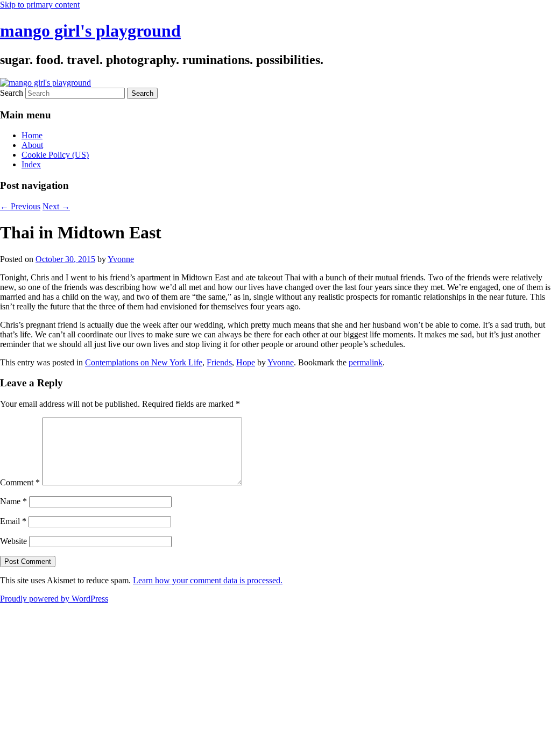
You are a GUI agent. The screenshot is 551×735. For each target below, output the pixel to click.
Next (56, 206)
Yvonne (121, 259)
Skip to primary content (40, 4)
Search (11, 92)
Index (31, 164)
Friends (219, 362)
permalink (366, 362)
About (32, 145)
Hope (245, 362)
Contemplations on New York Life (143, 362)
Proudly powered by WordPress (54, 598)
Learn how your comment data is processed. (207, 580)
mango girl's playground (90, 30)
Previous (20, 206)
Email (13, 521)
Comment (20, 482)
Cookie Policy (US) (55, 154)
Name (13, 501)
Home (32, 135)
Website (13, 541)
